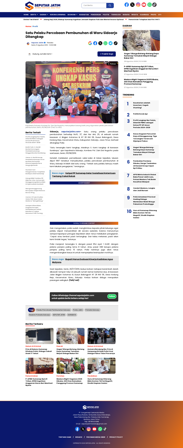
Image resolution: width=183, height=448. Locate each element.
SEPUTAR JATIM (59, 315)
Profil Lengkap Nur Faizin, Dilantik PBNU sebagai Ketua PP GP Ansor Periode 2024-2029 (144, 124)
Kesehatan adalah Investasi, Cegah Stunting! (141, 105)
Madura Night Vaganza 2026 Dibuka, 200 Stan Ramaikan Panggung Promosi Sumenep (141, 81)
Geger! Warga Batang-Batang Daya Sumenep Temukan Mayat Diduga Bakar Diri (141, 55)
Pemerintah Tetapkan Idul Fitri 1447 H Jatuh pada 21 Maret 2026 (144, 19)
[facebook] (127, 6)
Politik (106, 15)
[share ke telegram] (111, 45)
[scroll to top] (175, 444)
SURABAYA (72, 315)
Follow (112, 296)
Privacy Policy (116, 437)
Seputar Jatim (37, 43)
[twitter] (132, 6)
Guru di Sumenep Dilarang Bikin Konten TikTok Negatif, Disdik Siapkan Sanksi (145, 214)
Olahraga (144, 15)
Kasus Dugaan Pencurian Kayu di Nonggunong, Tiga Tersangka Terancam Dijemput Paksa (145, 137)
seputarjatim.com (70, 131)
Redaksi (78, 437)
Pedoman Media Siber (95, 437)
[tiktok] (154, 6)
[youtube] (144, 6)
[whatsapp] (149, 6)
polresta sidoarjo (92, 310)
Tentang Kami (65, 437)
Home (26, 15)
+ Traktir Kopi (106, 54)
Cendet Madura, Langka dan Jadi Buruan (144, 189)
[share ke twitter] (100, 45)
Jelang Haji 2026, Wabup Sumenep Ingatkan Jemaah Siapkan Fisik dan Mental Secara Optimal (72, 19)
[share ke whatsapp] (106, 45)
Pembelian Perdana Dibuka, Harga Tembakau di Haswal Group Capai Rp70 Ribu (144, 165)
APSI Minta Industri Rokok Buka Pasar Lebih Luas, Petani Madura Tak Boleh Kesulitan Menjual (144, 178)
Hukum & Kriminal (58, 15)
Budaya (126, 15)
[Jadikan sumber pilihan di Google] (90, 45)
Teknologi (116, 15)
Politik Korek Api (140, 114)
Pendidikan (96, 15)
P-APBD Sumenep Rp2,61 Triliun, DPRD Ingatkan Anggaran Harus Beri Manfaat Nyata (141, 68)
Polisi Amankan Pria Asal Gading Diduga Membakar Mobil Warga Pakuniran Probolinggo (144, 200)
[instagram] (138, 6)
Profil (153, 15)
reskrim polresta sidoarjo (39, 315)
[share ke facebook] (95, 45)
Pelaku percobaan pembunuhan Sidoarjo (53, 310)
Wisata (134, 15)
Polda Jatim (78, 310)
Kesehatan (84, 15)
